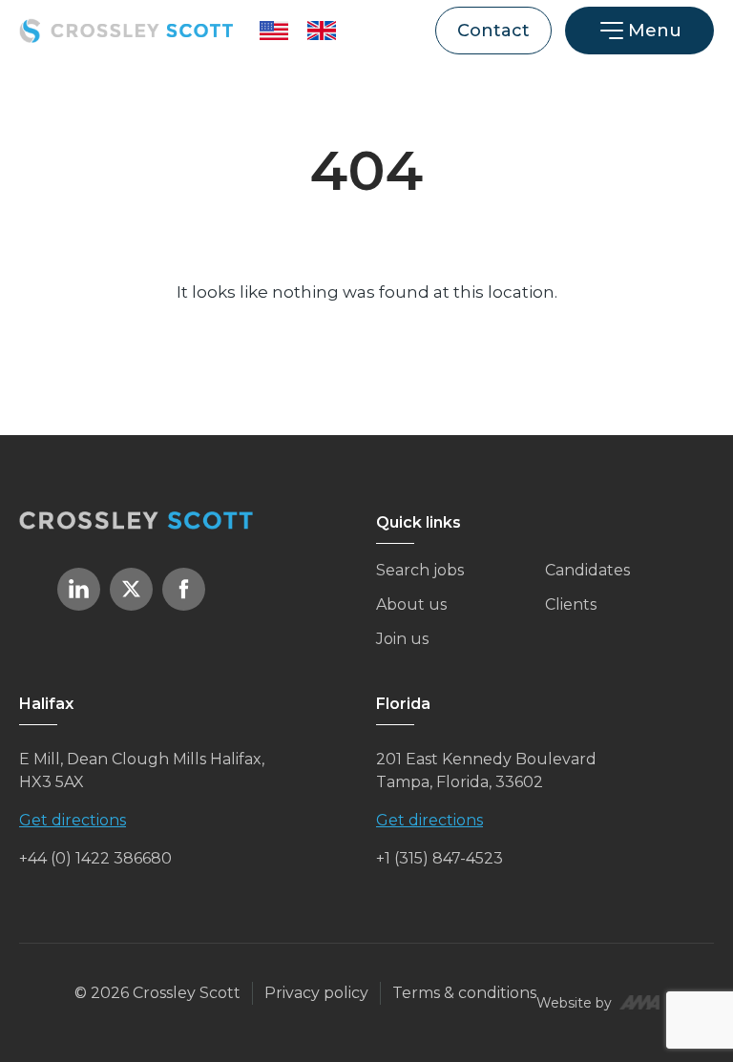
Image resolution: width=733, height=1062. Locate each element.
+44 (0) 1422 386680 (95, 858)
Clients (571, 604)
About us (411, 604)
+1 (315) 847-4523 (439, 858)
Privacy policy (316, 993)
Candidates (587, 570)
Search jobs (420, 570)
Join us (402, 639)
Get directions (72, 820)
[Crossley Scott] (126, 30)
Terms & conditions (464, 993)
